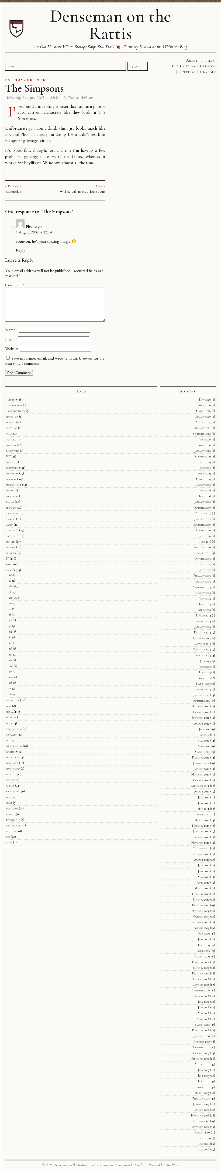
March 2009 (202, 956)
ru (10, 660)
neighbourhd (14, 729)
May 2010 (203, 877)
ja (10, 626)
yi (10, 688)
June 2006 (203, 1144)
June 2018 (205, 490)
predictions (13, 757)
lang (9, 570)
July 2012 (204, 729)
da (10, 586)
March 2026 (203, 411)
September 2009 (200, 922)
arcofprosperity (15, 411)
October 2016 (203, 530)
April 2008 (202, 1019)
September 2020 (202, 434)
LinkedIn (208, 72)
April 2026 (204, 405)
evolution (12, 496)
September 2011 (200, 786)
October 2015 (203, 558)
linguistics (12, 700)
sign (8, 797)
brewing (10, 422)
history (10, 547)
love (8, 706)
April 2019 (204, 473)
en (10, 597)
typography (13, 820)
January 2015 (202, 581)
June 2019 (205, 468)
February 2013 (202, 689)
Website (12, 348)
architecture (14, 405)
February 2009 (200, 962)
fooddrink (12, 513)
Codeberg (187, 72)
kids (8, 564)
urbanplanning (15, 825)
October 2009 (201, 916)
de (10, 592)
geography (12, 536)
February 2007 (201, 1098)
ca (10, 575)
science (10, 785)
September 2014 (202, 587)
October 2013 (203, 644)
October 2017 (203, 513)
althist (10, 399)
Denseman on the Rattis (110, 24)
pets (8, 740)
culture (11, 439)
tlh (10, 683)
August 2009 (201, 928)
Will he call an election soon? (82, 191)
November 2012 (200, 706)
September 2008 (201, 990)
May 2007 (204, 1081)
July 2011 (203, 797)
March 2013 (203, 683)
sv (10, 671)
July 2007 (203, 1070)
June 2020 (205, 439)
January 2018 (202, 502)
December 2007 (202, 1041)
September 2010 (200, 854)
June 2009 (203, 939)
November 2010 (200, 842)
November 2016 (202, 524)
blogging (11, 416)
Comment (14, 285)
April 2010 (202, 882)
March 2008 (202, 1024)
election (11, 479)
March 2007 (202, 1093)
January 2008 (201, 1036)
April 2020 (204, 445)
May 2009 (204, 945)
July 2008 (203, 1002)
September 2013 (202, 649)
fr (10, 614)
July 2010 (203, 865)
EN (8, 80)
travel (10, 814)
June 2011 (203, 803)
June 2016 (205, 541)
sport (9, 803)
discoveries (12, 451)
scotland (12, 791)
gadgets (10, 519)
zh (10, 694)
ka (10, 631)
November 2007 (201, 1047)
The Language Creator (193, 66)
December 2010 (200, 837)
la (10, 637)
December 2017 (202, 507)
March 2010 (202, 888)
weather (11, 831)
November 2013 (202, 638)
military (11, 717)
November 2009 (200, 911)
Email (11, 339)
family (10, 502)
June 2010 (203, 871)
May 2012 (203, 740)
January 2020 (202, 451)
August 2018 (203, 485)
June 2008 (203, 1007)
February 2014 (202, 621)
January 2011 (201, 831)
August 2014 (203, 593)
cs (10, 580)
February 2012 (200, 757)
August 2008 (201, 996)
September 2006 (200, 1127)
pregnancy (12, 763)
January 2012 (201, 763)
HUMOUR (23, 80)
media (9, 711)
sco (11, 666)
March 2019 (203, 479)
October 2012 (201, 712)
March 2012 (202, 752)
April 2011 (203, 814)
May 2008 (203, 1013)
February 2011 (200, 826)
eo (10, 603)
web (8, 837)
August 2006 (202, 1132)
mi (10, 643)
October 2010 (201, 848)
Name (11, 329)
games (9, 524)
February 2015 (202, 575)
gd (10, 620)
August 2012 (201, 723)
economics (12, 468)
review (9, 780)
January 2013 (201, 695)
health (10, 541)
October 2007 (201, 1053)
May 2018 (205, 496)
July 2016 (205, 536)
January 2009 (201, 968)
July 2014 (205, 598)
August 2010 (201, 859)
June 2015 (205, 570)
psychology (13, 768)
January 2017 (202, 519)
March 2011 (202, 820)
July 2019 (205, 462)
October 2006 (201, 1121)
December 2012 (201, 700)
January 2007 (201, 1104)
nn (10, 654)
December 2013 (202, 632)
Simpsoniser (57, 106)
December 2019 (202, 456)
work (9, 842)
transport (12, 808)
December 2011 (200, 769)
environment (13, 485)
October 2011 (201, 780)
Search (137, 66)
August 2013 (203, 655)
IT (7, 558)
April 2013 (204, 678)
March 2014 (203, 615)
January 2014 (202, 627)
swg (11, 677)
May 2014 (205, 604)
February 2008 (200, 1030)
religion (11, 774)
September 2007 (200, 1058)
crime (9, 434)
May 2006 (203, 1149)
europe (10, 490)
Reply (20, 250)
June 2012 (203, 735)
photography (14, 746)
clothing (11, 428)
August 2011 (201, 791)
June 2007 (203, 1075)
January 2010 (201, 899)
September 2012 (200, 717)
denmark (11, 445)
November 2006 (200, 1115)
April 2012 (204, 746)
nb (10, 648)
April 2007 (203, 1087)
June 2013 (204, 666)
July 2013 (205, 661)
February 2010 (200, 894)
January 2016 (203, 553)
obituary (11, 734)
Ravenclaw (13, 191)
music (9, 723)
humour (11, 553)
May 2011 (203, 809)
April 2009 (203, 951)
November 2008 (200, 979)
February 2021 (202, 428)
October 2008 (201, 985)
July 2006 (205, 1138)
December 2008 (200, 973)
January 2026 (202, 416)
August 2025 (203, 422)
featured (11, 507)
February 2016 (202, 547)
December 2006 (200, 1110)
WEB (41, 80)
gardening (12, 530)
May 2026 (205, 399)
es (10, 609)
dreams (10, 462)
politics (10, 751)
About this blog (201, 60)
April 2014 (204, 610)
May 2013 (204, 672)
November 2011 (200, 774)
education (12, 473)
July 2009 (204, 933)
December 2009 (200, 905)
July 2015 (205, 564)
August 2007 (202, 1064)
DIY (8, 456)
